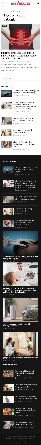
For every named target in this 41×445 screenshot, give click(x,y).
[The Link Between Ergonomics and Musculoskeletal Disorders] (8, 399)
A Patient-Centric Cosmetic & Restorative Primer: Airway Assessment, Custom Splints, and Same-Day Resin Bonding (25, 105)
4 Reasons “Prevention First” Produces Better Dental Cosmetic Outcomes (25, 144)
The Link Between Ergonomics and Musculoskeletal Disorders (26, 398)
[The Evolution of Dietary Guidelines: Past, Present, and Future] (8, 411)
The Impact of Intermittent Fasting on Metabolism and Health (24, 373)
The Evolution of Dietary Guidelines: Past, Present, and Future (25, 410)
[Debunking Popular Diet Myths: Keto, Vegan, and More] (8, 387)
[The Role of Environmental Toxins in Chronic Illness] (8, 425)
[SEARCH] (37, 78)
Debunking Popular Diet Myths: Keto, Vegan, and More (26, 386)
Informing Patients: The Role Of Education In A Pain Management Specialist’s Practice (18, 55)
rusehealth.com (30, 438)
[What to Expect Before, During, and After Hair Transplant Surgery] (6, 93)
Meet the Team (24, 443)
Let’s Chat (13, 443)
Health (4, 25)
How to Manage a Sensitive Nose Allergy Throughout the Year (24, 119)
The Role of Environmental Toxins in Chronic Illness (24, 423)
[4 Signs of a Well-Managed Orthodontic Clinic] (6, 132)
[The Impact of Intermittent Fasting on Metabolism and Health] (8, 373)
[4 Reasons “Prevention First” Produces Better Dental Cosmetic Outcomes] (6, 144)
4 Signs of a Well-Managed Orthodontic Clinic (22, 131)
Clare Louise (7, 61)
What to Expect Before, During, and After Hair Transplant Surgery (26, 92)
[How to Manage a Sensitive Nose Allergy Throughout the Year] (6, 121)
